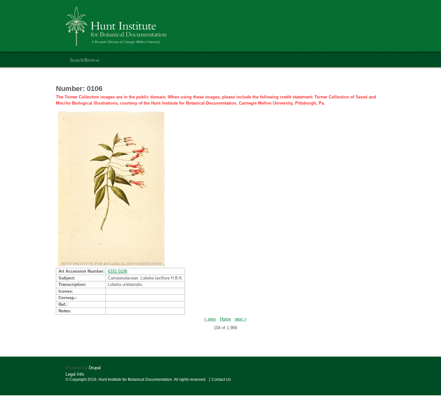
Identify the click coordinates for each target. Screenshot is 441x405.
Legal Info (75, 374)
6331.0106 (117, 271)
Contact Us (221, 379)
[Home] (117, 24)
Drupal (95, 367)
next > (241, 319)
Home (225, 319)
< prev (210, 319)
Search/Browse (84, 59)
